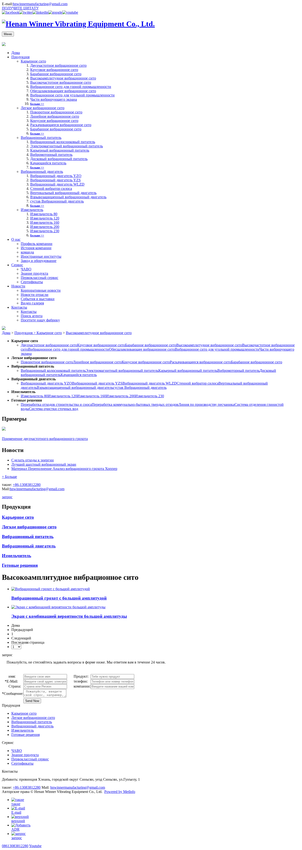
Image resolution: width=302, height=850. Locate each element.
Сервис (17, 265)
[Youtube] (70, 12)
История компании (36, 248)
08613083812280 (15, 846)
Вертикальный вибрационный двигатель (63, 193)
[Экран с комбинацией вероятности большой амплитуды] (58, 607)
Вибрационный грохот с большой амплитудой (59, 598)
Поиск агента (31, 316)
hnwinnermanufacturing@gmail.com (40, 4)
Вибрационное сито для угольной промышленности (72, 95)
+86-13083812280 (27, 485)
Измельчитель (32, 210)
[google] (55, 12)
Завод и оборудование (38, 261)
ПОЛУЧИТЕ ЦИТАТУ (20, 8)
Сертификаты (32, 282)
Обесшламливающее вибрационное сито (63, 91)
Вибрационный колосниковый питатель (62, 142)
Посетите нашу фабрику (40, 320)
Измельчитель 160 (44, 222)
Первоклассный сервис (39, 278)
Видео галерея (32, 303)
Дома (15, 53)
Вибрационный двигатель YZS (55, 180)
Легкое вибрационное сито (42, 108)
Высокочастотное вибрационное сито (60, 82)
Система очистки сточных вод (53, 409)
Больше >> (37, 104)
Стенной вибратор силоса (51, 189)
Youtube (35, 846)
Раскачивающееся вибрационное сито (60, 125)
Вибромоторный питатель (51, 155)
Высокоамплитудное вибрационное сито (63, 78)
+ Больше (9, 477)
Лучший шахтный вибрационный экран (43, 464)
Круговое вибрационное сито (54, 70)
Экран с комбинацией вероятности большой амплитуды (69, 616)
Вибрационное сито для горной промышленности (70, 87)
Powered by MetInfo (119, 792)
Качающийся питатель (48, 163)
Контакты (19, 307)
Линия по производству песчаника (206, 404)
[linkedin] (40, 12)
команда (27, 252)
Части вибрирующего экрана (53, 99)
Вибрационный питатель (41, 138)
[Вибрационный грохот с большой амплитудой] (50, 589)
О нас (16, 239)
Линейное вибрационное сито (54, 116)
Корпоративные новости (41, 290)
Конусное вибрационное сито (54, 121)
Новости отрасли (34, 295)
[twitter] (26, 12)
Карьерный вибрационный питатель (59, 150)
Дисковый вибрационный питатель (59, 159)
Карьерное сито (33, 61)
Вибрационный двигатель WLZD (57, 184)
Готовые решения (20, 565)
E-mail (16, 812)
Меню (8, 34)
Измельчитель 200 (44, 227)
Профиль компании (36, 244)
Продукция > (25, 333)
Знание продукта (34, 273)
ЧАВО (26, 269)
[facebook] (10, 12)
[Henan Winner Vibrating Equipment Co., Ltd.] (78, 24)
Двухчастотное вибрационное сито (58, 65)
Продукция (20, 57)
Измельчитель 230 (44, 231)
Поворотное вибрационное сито (56, 112)
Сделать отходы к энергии (32, 460)
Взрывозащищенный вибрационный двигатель (68, 197)
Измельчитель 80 (43, 214)
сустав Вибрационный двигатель (57, 201)
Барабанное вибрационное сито (55, 74)
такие (15, 804)
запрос (7, 497)
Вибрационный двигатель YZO (55, 176)
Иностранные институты (41, 256)
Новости (18, 286)
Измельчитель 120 (44, 218)
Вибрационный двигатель (42, 172)
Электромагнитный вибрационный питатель (66, 146)
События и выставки (38, 299)
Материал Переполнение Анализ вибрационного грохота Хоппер (64, 469)
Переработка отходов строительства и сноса (56, 404)
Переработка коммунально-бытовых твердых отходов (135, 404)
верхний (18, 821)
